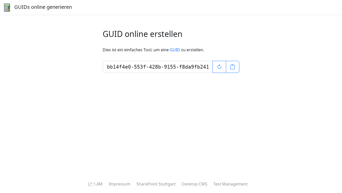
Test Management (230, 184)
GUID (175, 50)
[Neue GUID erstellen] (219, 67)
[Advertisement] (150, 132)
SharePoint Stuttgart (156, 184)
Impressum (119, 184)
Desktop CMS (194, 184)
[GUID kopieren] (232, 67)
